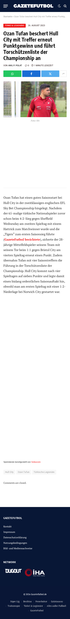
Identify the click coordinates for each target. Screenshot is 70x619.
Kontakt (7, 526)
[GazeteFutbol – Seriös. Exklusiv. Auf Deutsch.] (34, 6)
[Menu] (5, 6)
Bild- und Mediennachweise (17, 548)
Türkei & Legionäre (14, 25)
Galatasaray (57, 601)
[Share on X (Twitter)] (50, 73)
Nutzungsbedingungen (15, 542)
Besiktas (27, 601)
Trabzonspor (14, 605)
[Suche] (65, 6)
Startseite (7, 16)
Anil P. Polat (15, 65)
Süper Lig (15, 601)
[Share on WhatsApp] (12, 73)
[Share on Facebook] (31, 73)
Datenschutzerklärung (15, 537)
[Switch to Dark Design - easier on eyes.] (59, 6)
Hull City (9, 472)
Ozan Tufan (24, 472)
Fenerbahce (41, 601)
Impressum (9, 532)
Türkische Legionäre (44, 472)
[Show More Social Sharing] (63, 73)
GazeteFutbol (36, 610)
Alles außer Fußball (56, 605)
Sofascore (36, 462)
